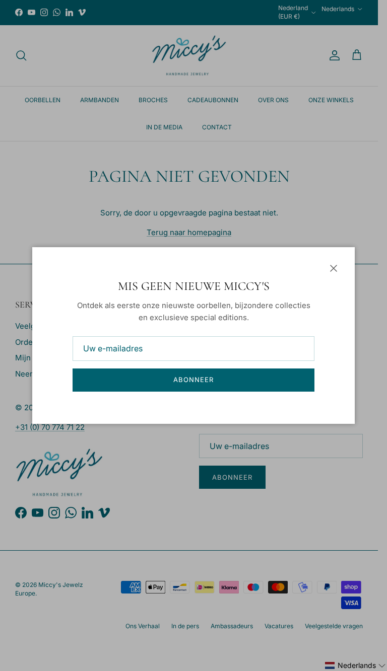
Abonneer (193, 380)
